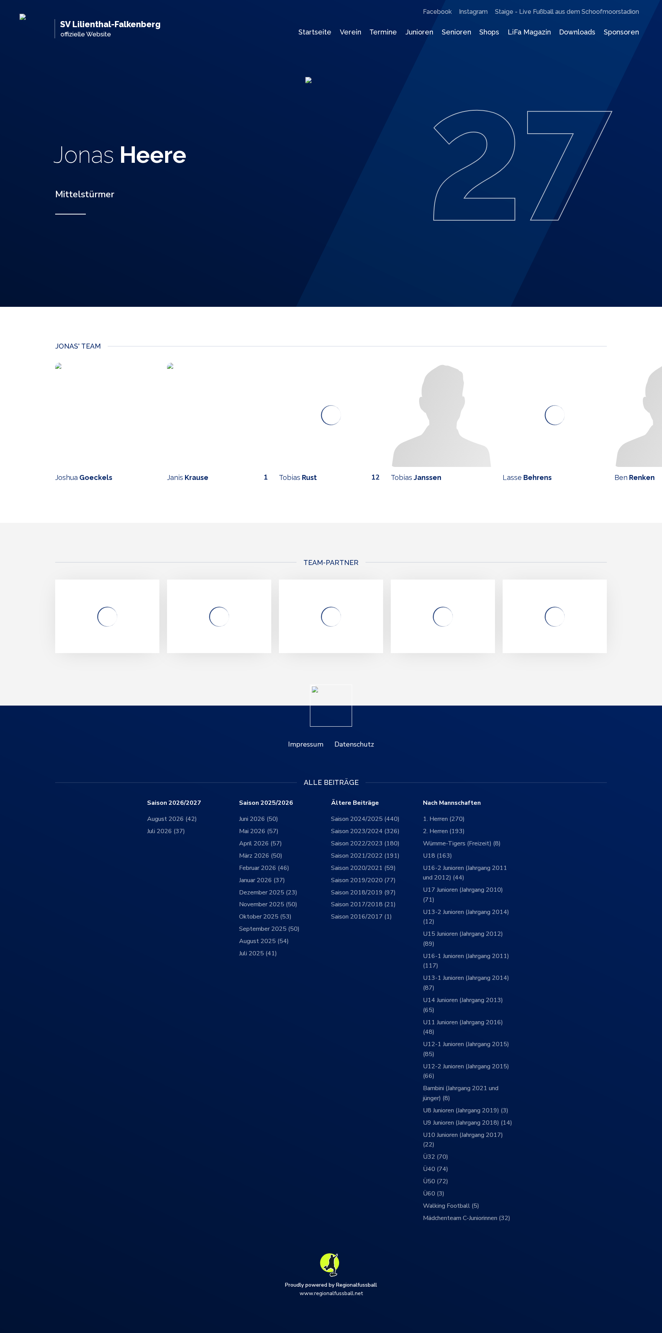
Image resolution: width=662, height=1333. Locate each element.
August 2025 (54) (264, 941)
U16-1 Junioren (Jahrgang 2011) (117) (466, 961)
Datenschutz (354, 744)
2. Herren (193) (444, 831)
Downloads (577, 32)
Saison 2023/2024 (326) (365, 831)
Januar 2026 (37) (262, 880)
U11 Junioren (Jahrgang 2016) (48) (463, 1027)
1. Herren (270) (444, 819)
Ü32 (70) (435, 1157)
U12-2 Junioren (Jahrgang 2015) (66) (466, 1071)
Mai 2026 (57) (259, 831)
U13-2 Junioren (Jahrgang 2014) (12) (466, 917)
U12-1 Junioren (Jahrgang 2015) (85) (466, 1049)
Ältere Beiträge (355, 803)
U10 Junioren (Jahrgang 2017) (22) (463, 1140)
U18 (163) (437, 856)
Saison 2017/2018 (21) (363, 904)
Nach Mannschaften (452, 803)
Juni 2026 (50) (258, 819)
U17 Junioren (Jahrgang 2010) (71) (463, 895)
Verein (350, 32)
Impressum (305, 744)
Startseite (314, 32)
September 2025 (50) (269, 929)
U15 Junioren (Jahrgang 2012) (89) (463, 939)
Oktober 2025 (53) (265, 916)
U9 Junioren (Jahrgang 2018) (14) (467, 1122)
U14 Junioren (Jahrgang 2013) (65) (463, 1005)
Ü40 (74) (435, 1169)
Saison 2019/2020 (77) (363, 880)
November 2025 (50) (268, 904)
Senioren (456, 32)
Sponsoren (621, 32)
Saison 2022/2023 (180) (365, 843)
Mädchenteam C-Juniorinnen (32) (466, 1218)
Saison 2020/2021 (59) (363, 868)
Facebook (437, 11)
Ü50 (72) (435, 1181)
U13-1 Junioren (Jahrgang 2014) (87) (466, 983)
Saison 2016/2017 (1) (361, 916)
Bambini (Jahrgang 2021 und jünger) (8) (460, 1093)
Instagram (473, 11)
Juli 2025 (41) (258, 953)
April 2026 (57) (260, 843)
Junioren (419, 32)
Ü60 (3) (433, 1193)
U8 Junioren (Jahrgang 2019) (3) (465, 1110)
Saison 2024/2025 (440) (365, 819)
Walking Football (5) (451, 1206)
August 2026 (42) (172, 819)
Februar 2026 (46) (264, 868)
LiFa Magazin (529, 32)
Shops (489, 32)
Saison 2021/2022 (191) (365, 856)
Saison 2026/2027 (174, 803)
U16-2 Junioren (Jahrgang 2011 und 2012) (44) (465, 873)
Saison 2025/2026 (266, 803)
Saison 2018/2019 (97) (363, 892)
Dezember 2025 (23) (268, 892)
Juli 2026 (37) (166, 831)
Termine (383, 32)
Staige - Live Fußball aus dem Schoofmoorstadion (567, 11)
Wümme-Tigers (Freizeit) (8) (462, 843)
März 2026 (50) (260, 856)
